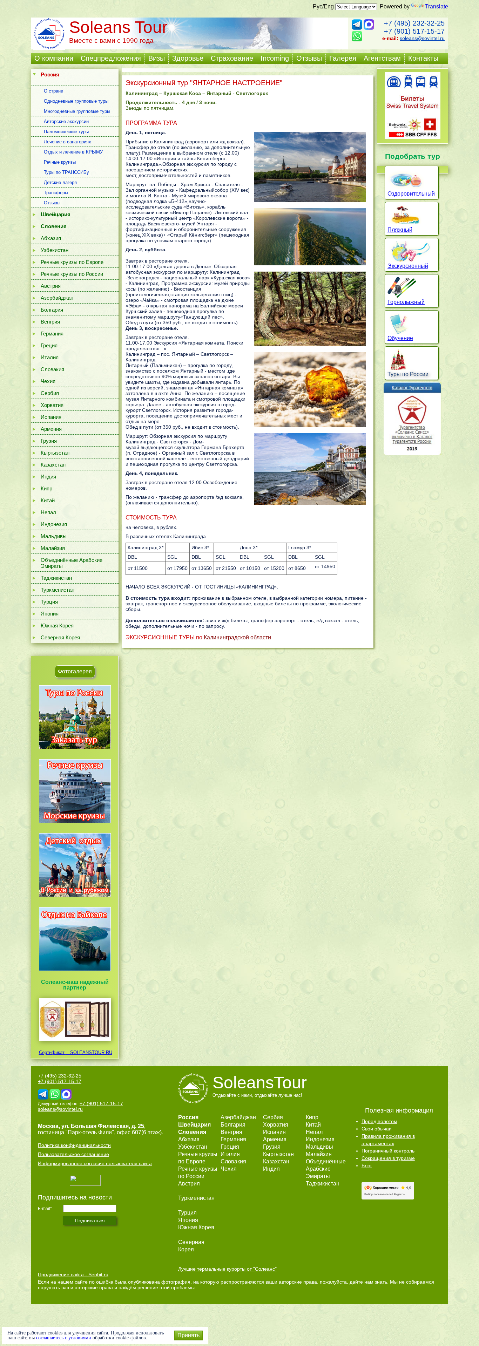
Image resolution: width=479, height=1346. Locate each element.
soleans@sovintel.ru (422, 38)
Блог (367, 1165)
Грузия (49, 441)
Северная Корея (60, 637)
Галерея (342, 58)
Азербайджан (57, 298)
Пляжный (399, 230)
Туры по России (408, 374)
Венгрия (50, 322)
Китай (48, 500)
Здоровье (187, 58)
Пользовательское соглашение (73, 1154)
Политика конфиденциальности (74, 1145)
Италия (50, 357)
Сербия (50, 393)
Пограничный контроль (388, 1151)
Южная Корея (57, 625)
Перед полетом (379, 1121)
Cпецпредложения (111, 58)
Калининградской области (237, 637)
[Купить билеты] (412, 137)
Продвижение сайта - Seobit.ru (73, 1274)
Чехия (48, 381)
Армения (51, 429)
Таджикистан (56, 578)
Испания (51, 417)
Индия (48, 477)
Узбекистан (54, 250)
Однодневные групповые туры (76, 101)
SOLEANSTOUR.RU (89, 1052)
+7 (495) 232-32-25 (414, 23)
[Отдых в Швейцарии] (75, 971)
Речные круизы (60, 162)
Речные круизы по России (72, 274)
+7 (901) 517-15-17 (414, 31)
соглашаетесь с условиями (63, 1337)
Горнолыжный (406, 302)
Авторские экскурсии (66, 121)
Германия (52, 333)
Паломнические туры (66, 131)
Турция (49, 602)
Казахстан (53, 465)
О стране (53, 91)
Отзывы (309, 58)
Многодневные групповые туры (77, 111)
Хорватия (52, 405)
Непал (48, 512)
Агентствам (382, 58)
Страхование (232, 58)
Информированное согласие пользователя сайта (95, 1163)
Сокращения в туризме (388, 1158)
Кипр (46, 488)
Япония (50, 614)
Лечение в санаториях (67, 141)
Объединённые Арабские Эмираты (71, 563)
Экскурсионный (407, 266)
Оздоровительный (411, 194)
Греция (49, 345)
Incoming (275, 58)
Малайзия (53, 548)
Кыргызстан (55, 453)
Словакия (52, 369)
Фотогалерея (75, 671)
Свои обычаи (377, 1128)
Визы (156, 58)
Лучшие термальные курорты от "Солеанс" (227, 1269)
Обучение (400, 338)
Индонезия (54, 524)
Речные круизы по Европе (72, 262)
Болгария (52, 310)
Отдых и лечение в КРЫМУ (73, 152)
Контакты (423, 58)
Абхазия (51, 238)
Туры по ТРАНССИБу (66, 172)
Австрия (51, 286)
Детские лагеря (60, 182)
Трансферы (56, 192)
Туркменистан (57, 590)
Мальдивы (54, 536)
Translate (436, 6)
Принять (188, 1335)
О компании (53, 58)
